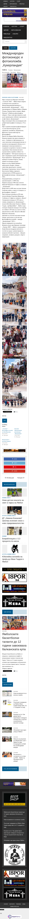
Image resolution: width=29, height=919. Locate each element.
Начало (6, 904)
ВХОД (24, 904)
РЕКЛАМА (18, 904)
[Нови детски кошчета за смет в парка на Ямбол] (14, 495)
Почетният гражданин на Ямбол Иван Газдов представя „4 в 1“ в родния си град (14, 825)
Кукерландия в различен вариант (6, 440)
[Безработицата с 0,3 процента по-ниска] (14, 534)
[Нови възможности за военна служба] (7, 695)
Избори (5, 6)
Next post (20, 478)
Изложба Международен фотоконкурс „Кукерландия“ (18, 431)
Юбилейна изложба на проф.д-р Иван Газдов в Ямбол (13, 559)
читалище (13, 72)
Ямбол (19, 72)
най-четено (7, 612)
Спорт (18, 1)
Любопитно (13, 6)
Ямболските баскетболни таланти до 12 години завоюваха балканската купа (14, 641)
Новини (5, 1)
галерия (10, 70)
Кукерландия (17, 70)
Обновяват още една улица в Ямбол (14, 840)
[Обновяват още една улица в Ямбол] (7, 731)
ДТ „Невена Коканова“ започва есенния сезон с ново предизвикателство (13, 520)
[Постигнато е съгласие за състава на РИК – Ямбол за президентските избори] (7, 756)
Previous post (10, 478)
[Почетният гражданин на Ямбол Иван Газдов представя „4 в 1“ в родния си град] (7, 704)
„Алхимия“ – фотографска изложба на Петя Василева (7, 430)
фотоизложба (5, 72)
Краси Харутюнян (13, 97)
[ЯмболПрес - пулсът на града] (14, 13)
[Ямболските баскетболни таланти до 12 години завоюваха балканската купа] (14, 629)
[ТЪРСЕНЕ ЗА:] (14, 41)
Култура (12, 1)
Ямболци (21, 3)
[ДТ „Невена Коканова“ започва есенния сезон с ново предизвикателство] (14, 513)
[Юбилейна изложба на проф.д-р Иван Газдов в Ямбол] (14, 552)
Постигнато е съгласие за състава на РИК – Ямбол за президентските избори (19, 758)
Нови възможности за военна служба (14, 819)
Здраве (5, 3)
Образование (13, 3)
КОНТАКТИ (12, 904)
